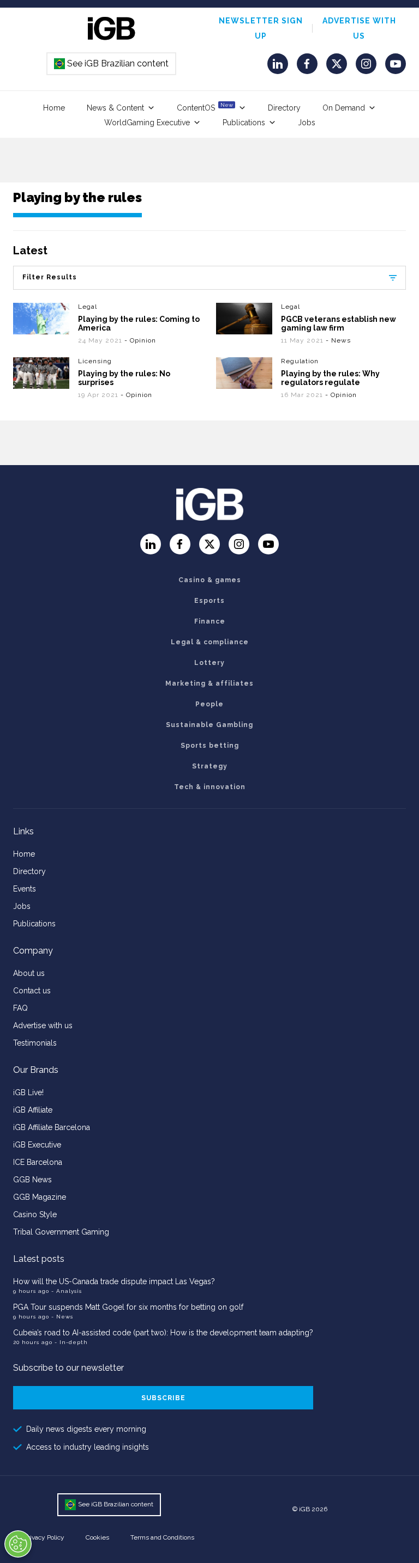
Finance (209, 621)
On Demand (343, 107)
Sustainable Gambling (209, 725)
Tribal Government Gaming (61, 1232)
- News (338, 340)
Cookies (97, 1537)
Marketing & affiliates (209, 683)
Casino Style (35, 1214)
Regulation (300, 361)
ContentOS (205, 107)
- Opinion (140, 340)
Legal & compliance (210, 642)
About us (29, 973)
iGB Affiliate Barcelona (51, 1127)
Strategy (210, 766)
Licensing (95, 361)
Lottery (209, 663)
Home (54, 107)
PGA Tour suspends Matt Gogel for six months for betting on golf (128, 1307)
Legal (87, 306)
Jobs (306, 122)
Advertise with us (43, 1025)
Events (24, 888)
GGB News (32, 1179)
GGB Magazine (39, 1197)
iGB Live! (28, 1092)
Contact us (32, 990)
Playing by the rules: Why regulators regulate (330, 378)
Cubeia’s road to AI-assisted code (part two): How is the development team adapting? (163, 1332)
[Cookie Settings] (18, 1544)
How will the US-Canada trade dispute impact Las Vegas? (114, 1281)
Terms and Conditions (162, 1537)
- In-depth (71, 1342)
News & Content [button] (115, 107)
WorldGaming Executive (147, 122)
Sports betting (210, 745)
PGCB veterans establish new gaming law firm (338, 323)
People (209, 704)
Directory (284, 107)
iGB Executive (37, 1144)
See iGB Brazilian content (112, 63)
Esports (209, 601)
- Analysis (66, 1291)
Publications (244, 122)
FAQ (20, 1008)
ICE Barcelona (37, 1162)
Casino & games (209, 580)
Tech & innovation (210, 787)
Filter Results (49, 277)
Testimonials (35, 1043)
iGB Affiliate (32, 1110)
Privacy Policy (44, 1537)
